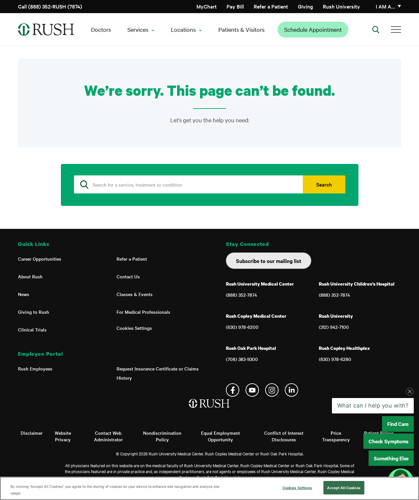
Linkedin (291, 390)
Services (137, 29)
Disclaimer (32, 433)
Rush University (341, 6)
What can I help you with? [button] (373, 405)
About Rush (30, 276)
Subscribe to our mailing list (268, 260)
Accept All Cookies (343, 487)
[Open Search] (376, 29)
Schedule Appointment (313, 29)
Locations (183, 29)
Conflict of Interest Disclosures (283, 436)
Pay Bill (235, 6)
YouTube (252, 390)
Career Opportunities (39, 258)
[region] (209, 488)
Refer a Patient (271, 6)
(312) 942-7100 (334, 327)
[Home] (209, 410)
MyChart (206, 6)
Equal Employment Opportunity (220, 436)
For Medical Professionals (143, 312)
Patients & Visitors (241, 29)
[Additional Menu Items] (396, 29)
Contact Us (128, 276)
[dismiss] (410, 391)
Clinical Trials (32, 329)
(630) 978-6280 (335, 359)
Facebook (232, 390)
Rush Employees (35, 368)
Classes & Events (135, 294)
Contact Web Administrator (108, 436)
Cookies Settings (134, 328)
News (23, 294)
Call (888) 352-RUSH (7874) (50, 6)
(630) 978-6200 (242, 327)
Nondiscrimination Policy (162, 436)
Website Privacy (63, 436)
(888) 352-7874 (241, 294)
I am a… (385, 6)
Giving (305, 6)
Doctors (101, 29)
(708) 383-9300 (242, 359)
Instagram (272, 390)
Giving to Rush (33, 312)
